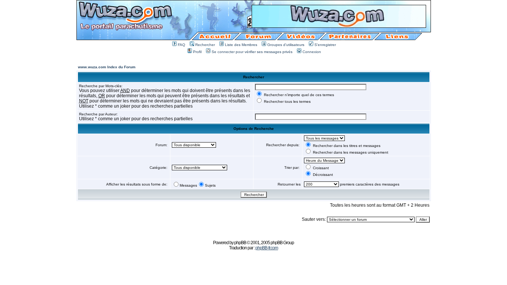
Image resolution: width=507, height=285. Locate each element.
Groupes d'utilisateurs (285, 45)
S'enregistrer (325, 45)
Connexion (311, 52)
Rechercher (205, 45)
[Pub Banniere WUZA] (339, 25)
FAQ (181, 45)
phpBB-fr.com (266, 247)
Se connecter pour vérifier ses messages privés (252, 52)
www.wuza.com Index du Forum (106, 67)
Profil (197, 52)
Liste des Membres (241, 45)
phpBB (240, 242)
